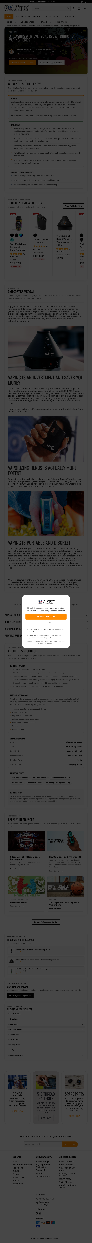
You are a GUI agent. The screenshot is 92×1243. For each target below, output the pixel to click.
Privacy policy (50, 643)
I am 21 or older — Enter (46, 617)
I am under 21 (46, 623)
